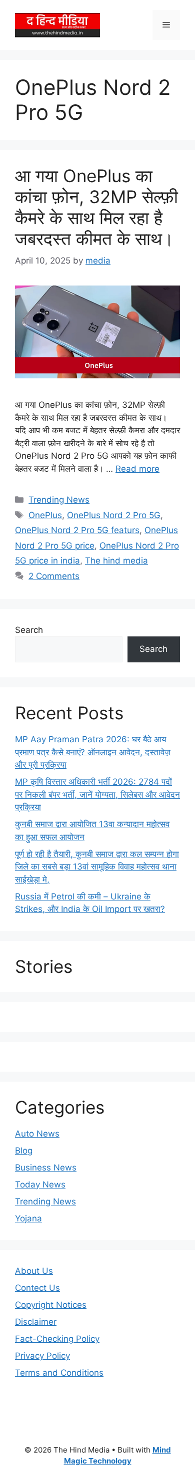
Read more (138, 469)
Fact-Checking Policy (57, 1339)
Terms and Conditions (59, 1373)
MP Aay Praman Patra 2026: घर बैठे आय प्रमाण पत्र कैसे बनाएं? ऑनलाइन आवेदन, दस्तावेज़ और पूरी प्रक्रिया (92, 752)
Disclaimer (35, 1322)
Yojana (28, 1218)
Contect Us (37, 1288)
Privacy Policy (42, 1356)
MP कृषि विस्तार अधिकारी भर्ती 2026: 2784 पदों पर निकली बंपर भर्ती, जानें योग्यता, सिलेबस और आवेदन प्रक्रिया (97, 794)
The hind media (116, 561)
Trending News (59, 500)
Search (29, 630)
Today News (40, 1184)
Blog (23, 1151)
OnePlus (45, 515)
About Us (34, 1271)
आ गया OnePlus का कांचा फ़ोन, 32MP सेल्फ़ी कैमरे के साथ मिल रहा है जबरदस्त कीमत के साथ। (96, 207)
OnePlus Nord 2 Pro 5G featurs (77, 530)
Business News (45, 1168)
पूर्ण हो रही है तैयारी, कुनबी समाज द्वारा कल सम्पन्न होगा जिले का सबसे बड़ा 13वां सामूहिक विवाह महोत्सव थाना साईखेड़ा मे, (97, 867)
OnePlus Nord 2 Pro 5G (113, 515)
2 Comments (54, 576)
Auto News (37, 1134)
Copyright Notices (50, 1305)
